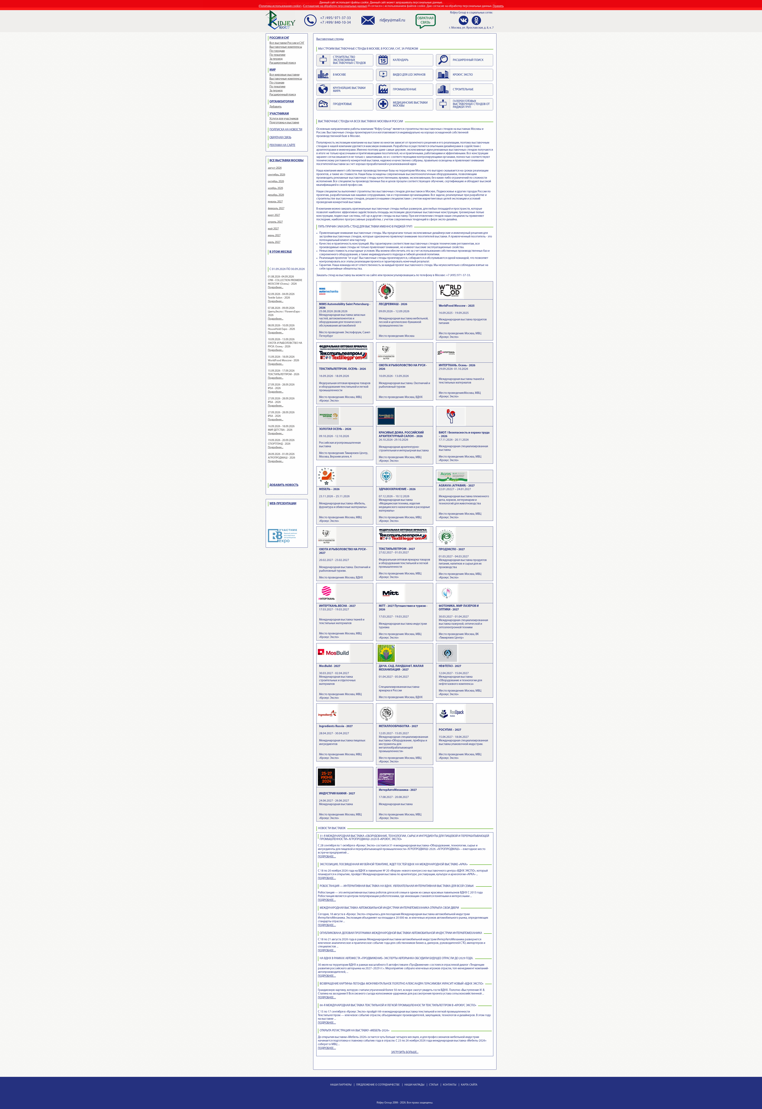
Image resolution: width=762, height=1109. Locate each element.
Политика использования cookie (280, 6)
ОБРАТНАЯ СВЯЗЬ (280, 137)
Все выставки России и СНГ (286, 43)
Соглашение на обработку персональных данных (335, 6)
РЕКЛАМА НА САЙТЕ (282, 145)
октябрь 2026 (276, 181)
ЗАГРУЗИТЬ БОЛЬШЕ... (405, 1052)
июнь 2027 (274, 235)
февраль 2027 (276, 208)
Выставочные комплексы (285, 47)
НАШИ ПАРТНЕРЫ (340, 1084)
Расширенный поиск (282, 63)
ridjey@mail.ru (392, 20)
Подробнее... (275, 287)
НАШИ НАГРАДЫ (414, 1084)
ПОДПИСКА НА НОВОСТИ (285, 129)
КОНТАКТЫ (449, 1084)
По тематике (277, 55)
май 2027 (273, 228)
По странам (276, 82)
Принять (498, 6)
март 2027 (274, 215)
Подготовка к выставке (284, 122)
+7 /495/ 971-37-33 (335, 18)
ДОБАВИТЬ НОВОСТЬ (283, 485)
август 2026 (275, 168)
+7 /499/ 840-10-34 (335, 23)
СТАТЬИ (433, 1084)
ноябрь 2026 (275, 188)
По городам (277, 51)
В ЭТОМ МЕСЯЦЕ (280, 252)
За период (276, 59)
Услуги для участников (283, 118)
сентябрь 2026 (276, 174)
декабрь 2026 (276, 195)
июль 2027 (274, 242)
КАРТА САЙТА (469, 1084)
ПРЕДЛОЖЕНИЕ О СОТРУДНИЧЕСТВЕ (378, 1084)
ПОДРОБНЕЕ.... (327, 856)
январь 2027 (275, 201)
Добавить (275, 106)
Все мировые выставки (284, 74)
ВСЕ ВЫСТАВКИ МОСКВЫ (286, 160)
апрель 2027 (275, 222)
